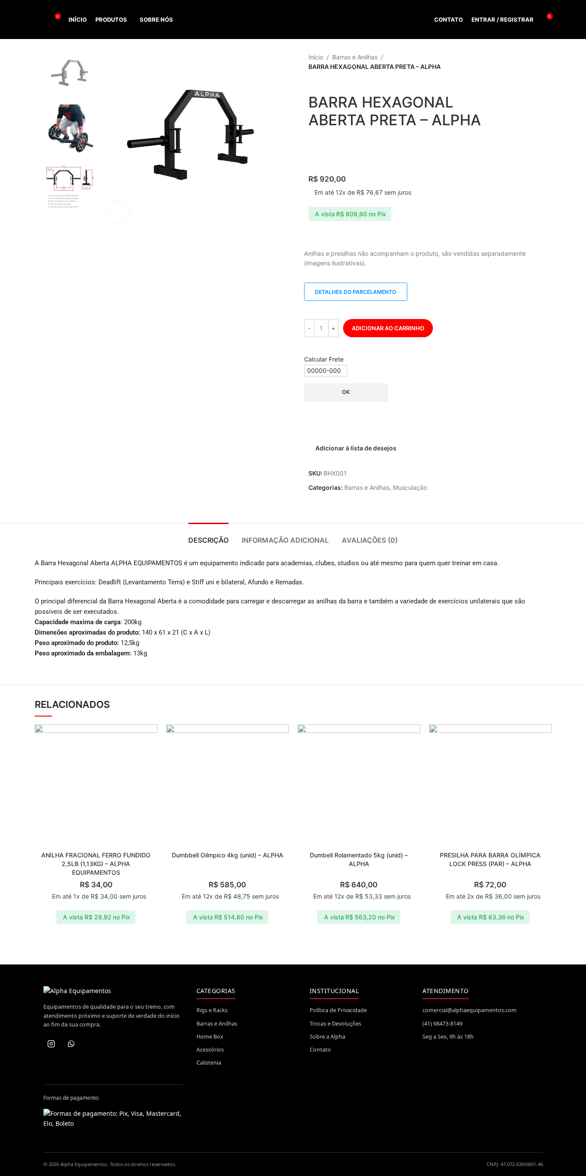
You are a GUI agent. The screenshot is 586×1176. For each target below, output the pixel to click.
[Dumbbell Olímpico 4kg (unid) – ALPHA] (227, 785)
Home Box (209, 1036)
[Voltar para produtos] (525, 62)
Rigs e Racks (212, 1010)
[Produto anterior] (514, 62)
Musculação (410, 487)
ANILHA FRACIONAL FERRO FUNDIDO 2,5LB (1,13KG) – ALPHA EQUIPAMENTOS (96, 863)
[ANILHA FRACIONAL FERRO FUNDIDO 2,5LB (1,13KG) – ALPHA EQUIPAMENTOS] (96, 785)
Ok (346, 391)
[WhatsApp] (71, 1044)
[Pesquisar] (38, 19)
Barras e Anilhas (354, 57)
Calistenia (208, 1062)
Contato (320, 1049)
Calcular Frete (324, 359)
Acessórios (210, 1049)
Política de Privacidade (338, 1010)
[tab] (208, 536)
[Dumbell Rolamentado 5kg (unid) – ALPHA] (359, 785)
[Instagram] (51, 1044)
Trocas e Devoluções (335, 1023)
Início (315, 57)
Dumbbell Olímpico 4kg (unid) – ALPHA (227, 855)
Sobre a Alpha (327, 1036)
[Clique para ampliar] (118, 212)
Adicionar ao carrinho (388, 328)
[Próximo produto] (535, 62)
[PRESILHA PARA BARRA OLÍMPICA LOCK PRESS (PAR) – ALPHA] (490, 785)
